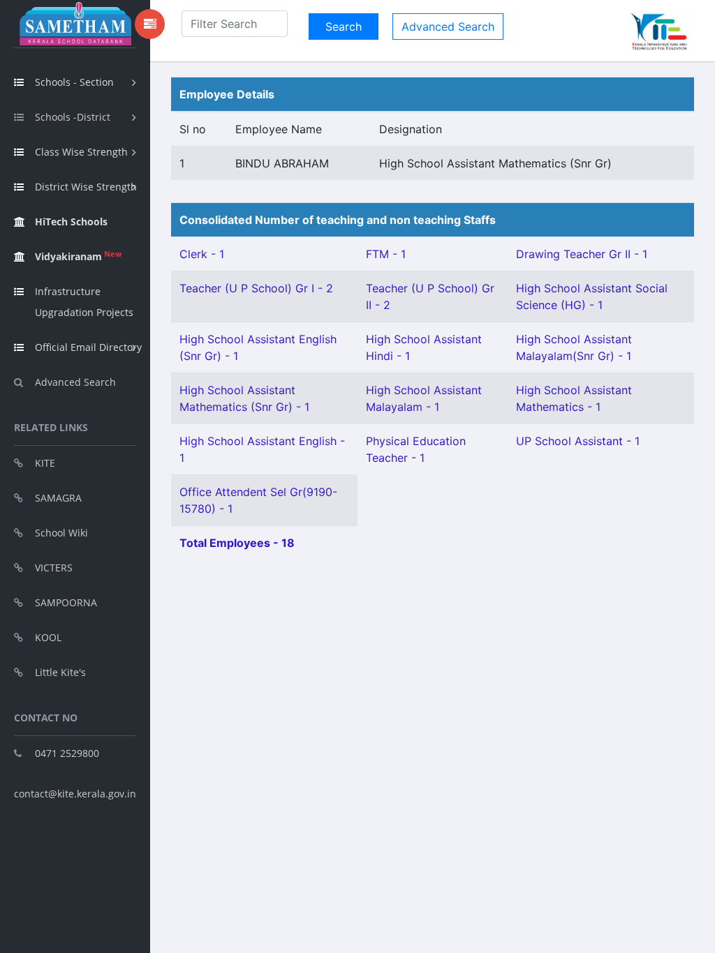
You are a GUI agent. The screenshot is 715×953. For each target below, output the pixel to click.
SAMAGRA (58, 497)
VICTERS (54, 567)
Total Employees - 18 (237, 543)
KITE (45, 463)
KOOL (48, 637)
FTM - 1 (386, 254)
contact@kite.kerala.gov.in (75, 793)
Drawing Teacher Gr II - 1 (581, 254)
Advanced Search (75, 382)
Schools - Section (74, 82)
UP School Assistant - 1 (578, 441)
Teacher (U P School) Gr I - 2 (256, 288)
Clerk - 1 (201, 254)
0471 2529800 (67, 753)
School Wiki (61, 532)
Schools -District (72, 116)
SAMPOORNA (66, 602)
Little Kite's (60, 672)
